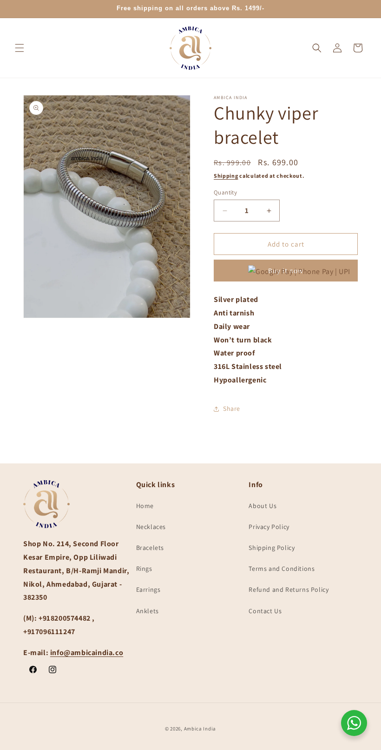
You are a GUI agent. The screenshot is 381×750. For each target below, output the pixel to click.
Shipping (226, 175)
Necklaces (151, 526)
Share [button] (231, 408)
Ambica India (200, 728)
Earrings (148, 589)
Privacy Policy (269, 526)
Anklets (147, 611)
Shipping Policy (272, 547)
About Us (262, 506)
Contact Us (265, 611)
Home (145, 506)
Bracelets (150, 547)
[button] (19, 48)
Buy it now (285, 270)
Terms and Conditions (282, 568)
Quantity (225, 192)
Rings (144, 568)
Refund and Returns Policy (288, 589)
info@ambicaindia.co (86, 652)
